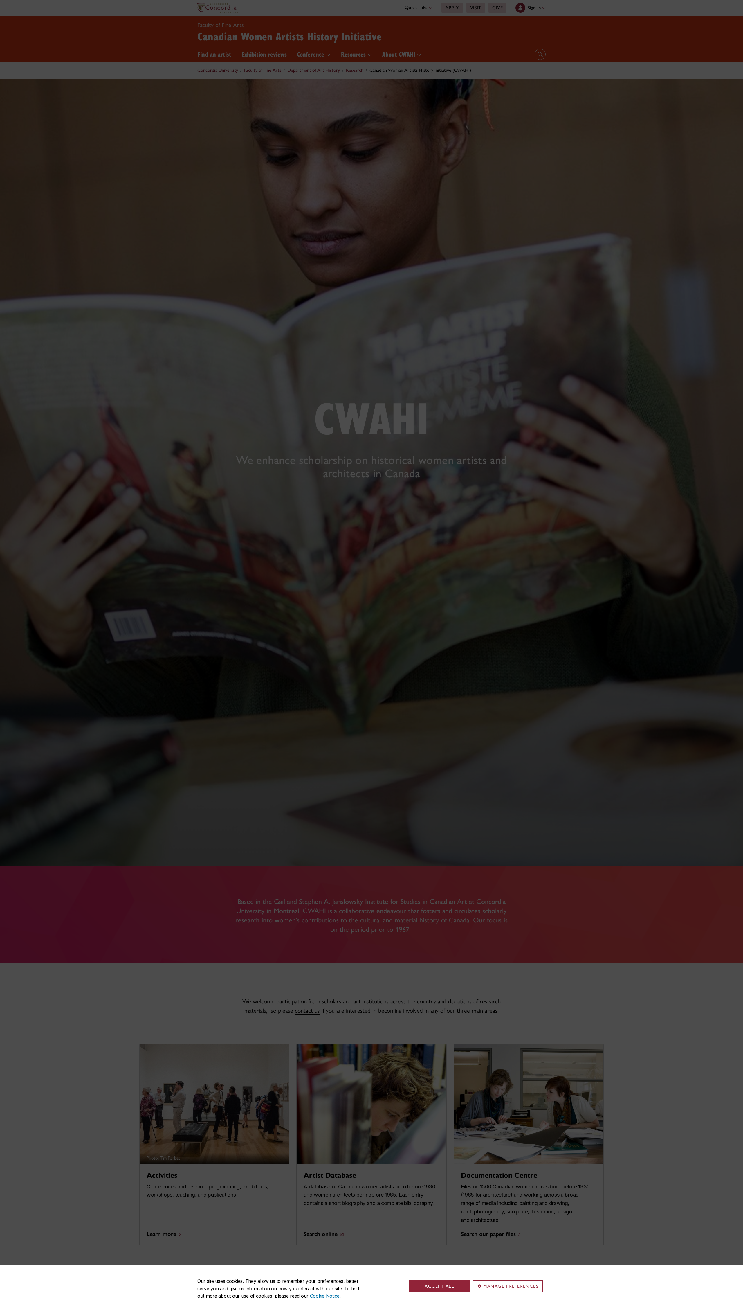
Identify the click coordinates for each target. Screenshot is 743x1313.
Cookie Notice (325, 1296)
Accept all (439, 1286)
